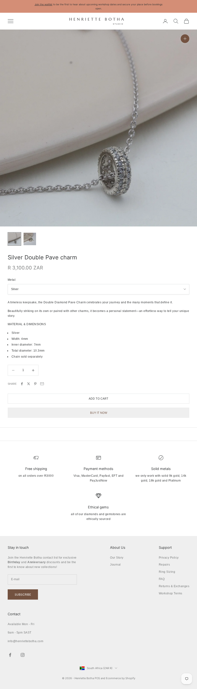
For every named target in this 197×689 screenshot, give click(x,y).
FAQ (162, 579)
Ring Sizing (167, 571)
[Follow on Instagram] (22, 654)
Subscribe (23, 594)
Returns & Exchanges (174, 586)
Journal (115, 564)
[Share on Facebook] (22, 384)
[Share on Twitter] (29, 384)
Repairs (164, 564)
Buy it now (98, 413)
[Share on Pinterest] (35, 384)
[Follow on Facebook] (10, 654)
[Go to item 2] (30, 239)
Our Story (116, 557)
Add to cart (98, 398)
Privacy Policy (169, 557)
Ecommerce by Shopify (120, 678)
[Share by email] (42, 384)
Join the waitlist (43, 4)
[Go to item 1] (14, 239)
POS (97, 678)
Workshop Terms (170, 593)
